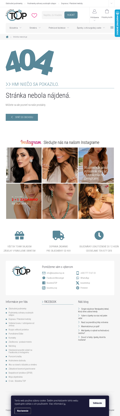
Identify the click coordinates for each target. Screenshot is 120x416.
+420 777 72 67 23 (88, 273)
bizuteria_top (52, 288)
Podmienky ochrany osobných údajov (41, 3)
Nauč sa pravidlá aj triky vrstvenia (94, 322)
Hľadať (71, 15)
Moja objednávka (16, 377)
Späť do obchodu (24, 117)
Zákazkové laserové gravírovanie (22, 369)
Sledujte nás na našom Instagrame (71, 142)
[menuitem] (15, 27)
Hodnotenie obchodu (17, 360)
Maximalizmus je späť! (90, 326)
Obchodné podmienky (14, 3)
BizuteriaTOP (52, 283)
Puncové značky (15, 356)
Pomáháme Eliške (16, 334)
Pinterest (84, 288)
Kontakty (12, 338)
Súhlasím (97, 403)
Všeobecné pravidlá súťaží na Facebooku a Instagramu (20, 351)
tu (64, 403)
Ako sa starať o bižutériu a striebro (23, 364)
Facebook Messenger (55, 278)
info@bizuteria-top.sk (55, 273)
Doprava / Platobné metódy (72, 3)
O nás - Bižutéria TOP (17, 381)
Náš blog (12, 346)
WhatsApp (84, 278)
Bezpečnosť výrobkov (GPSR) (20, 373)
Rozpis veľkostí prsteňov (19, 329)
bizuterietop (85, 283)
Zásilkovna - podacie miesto (20, 342)
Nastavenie (22, 410)
